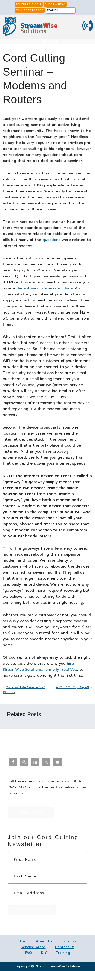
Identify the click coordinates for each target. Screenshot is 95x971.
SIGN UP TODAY (31, 910)
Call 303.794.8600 (30, 10)
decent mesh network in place (44, 288)
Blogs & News (55, 4)
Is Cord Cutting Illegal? (72, 687)
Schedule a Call (29, 4)
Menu (51, 41)
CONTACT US (30, 812)
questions (51, 240)
